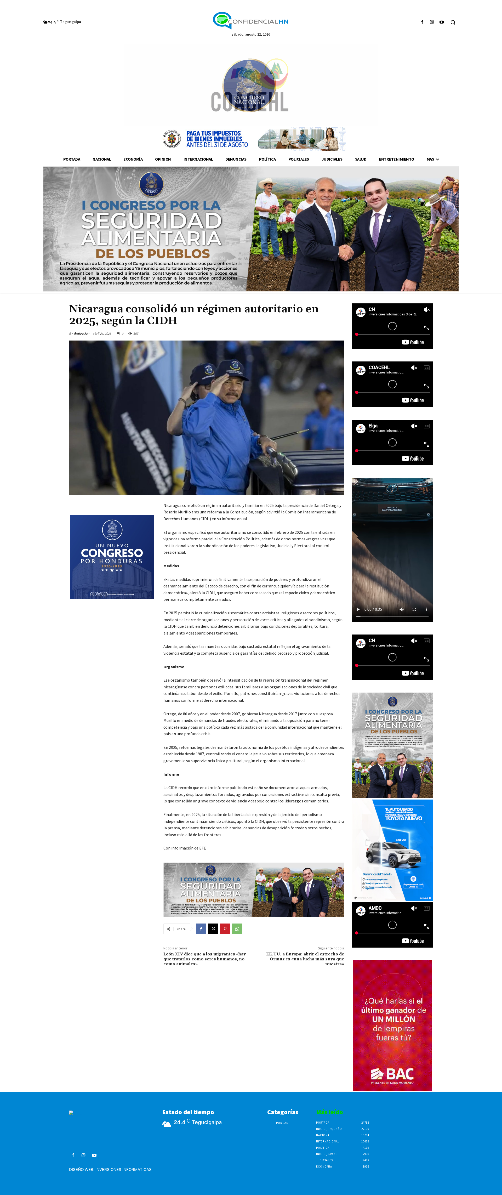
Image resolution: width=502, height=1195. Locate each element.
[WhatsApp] (237, 929)
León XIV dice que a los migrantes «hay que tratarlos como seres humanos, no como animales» (204, 959)
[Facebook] (422, 22)
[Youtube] (441, 22)
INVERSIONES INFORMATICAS (123, 1169)
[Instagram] (432, 22)
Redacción (81, 333)
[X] (213, 929)
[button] (453, 22)
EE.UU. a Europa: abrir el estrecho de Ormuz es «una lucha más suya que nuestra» (305, 959)
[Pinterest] (225, 929)
